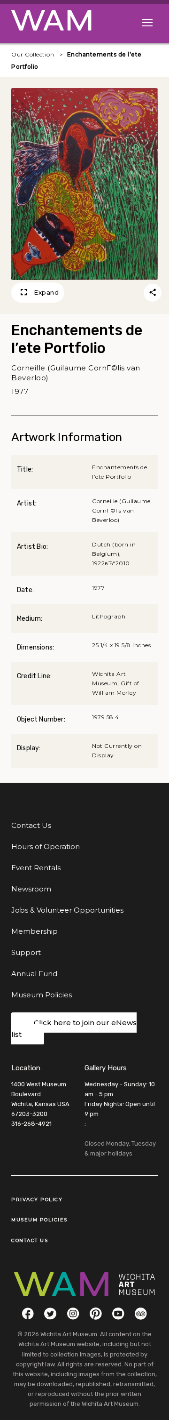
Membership (34, 931)
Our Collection (32, 54)
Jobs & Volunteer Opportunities (67, 910)
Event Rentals (36, 867)
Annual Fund (34, 973)
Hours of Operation (45, 846)
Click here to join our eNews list (74, 1028)
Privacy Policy (36, 1199)
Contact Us (31, 825)
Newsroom (31, 888)
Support (26, 952)
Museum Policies (41, 994)
